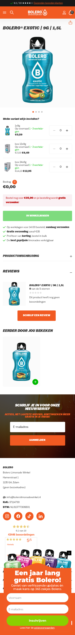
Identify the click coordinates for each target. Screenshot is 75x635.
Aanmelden (37, 440)
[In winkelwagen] (35, 382)
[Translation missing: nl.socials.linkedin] (40, 516)
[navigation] (33, 111)
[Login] (64, 12)
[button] (69, 22)
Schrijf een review (36, 315)
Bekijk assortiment (5, 12)
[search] (12, 12)
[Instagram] (7, 516)
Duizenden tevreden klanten (48, 3)
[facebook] (18, 516)
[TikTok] (29, 516)
